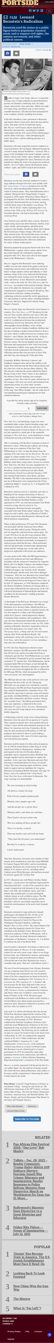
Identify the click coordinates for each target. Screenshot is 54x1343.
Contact (38, 1331)
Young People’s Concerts (17, 186)
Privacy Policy (14, 1331)
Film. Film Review (15, 1106)
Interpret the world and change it (10, 1321)
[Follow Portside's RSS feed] (42, 11)
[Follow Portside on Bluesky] (34, 11)
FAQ (27, 1331)
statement (16, 1057)
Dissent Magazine (11, 46)
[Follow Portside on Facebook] (30, 11)
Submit (11, 1339)
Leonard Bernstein (15, 1111)
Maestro (32, 1106)
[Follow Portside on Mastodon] (38, 11)
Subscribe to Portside (27, 1118)
